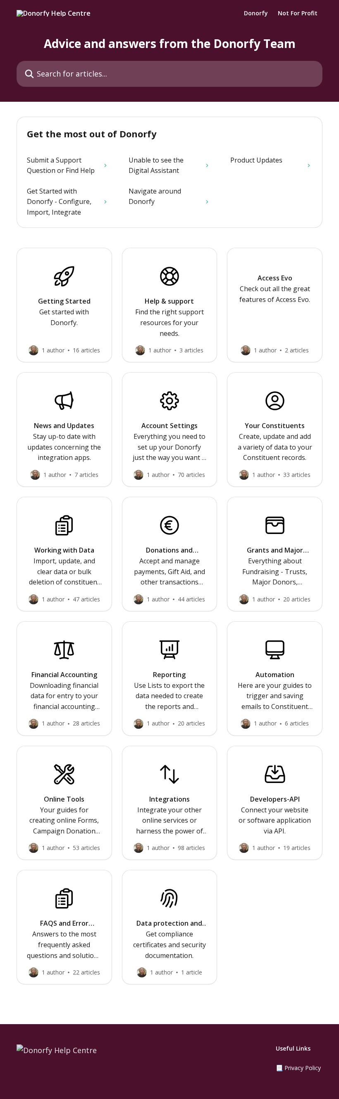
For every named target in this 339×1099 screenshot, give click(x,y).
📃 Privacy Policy (298, 1068)
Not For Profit (298, 13)
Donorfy (256, 13)
